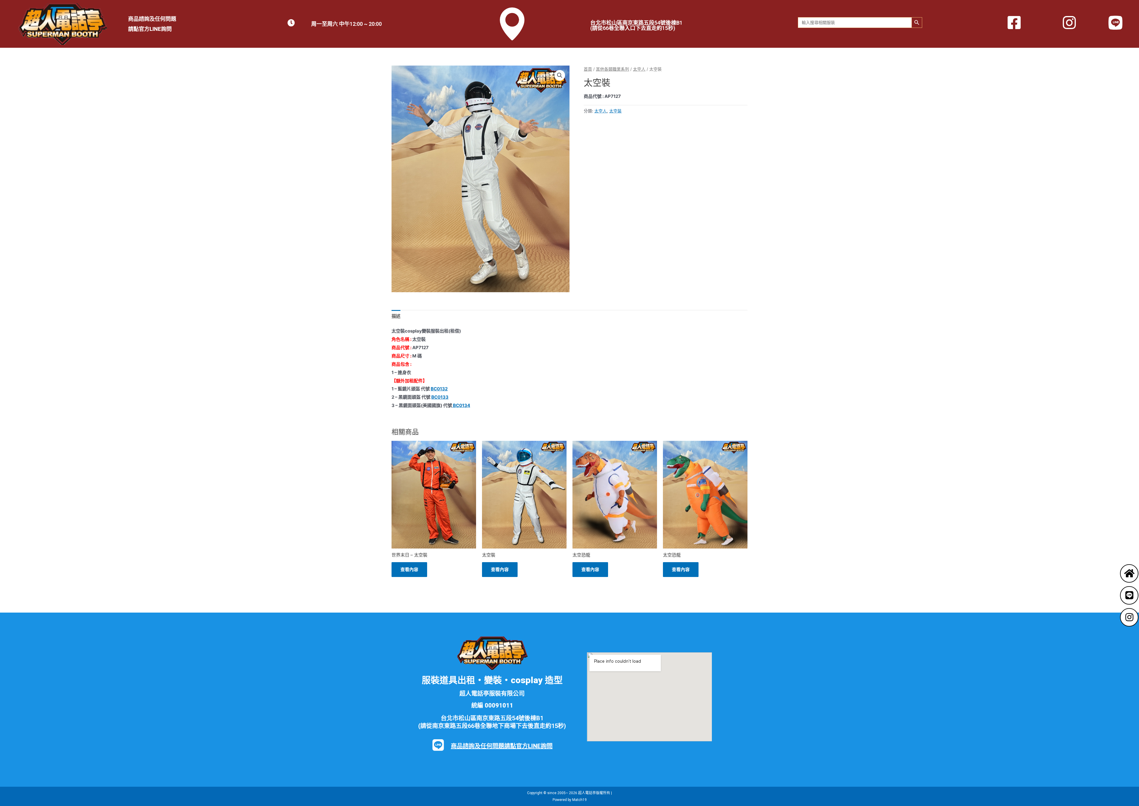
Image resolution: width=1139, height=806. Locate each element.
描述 (396, 316)
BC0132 (439, 389)
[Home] (1129, 573)
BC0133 (439, 397)
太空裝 (615, 111)
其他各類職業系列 (612, 69)
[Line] (1129, 595)
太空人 (639, 69)
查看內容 (409, 569)
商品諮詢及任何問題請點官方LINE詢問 (502, 746)
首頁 (588, 69)
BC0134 (461, 405)
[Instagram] (1129, 617)
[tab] (396, 316)
